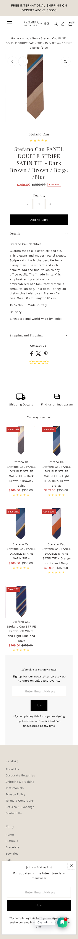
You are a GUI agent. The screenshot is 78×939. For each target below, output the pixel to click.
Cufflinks (11, 841)
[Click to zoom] (65, 61)
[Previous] (12, 61)
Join (39, 705)
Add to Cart (39, 219)
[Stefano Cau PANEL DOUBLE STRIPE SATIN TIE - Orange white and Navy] (57, 524)
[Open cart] (70, 24)
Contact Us (13, 813)
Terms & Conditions (19, 800)
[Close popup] (71, 866)
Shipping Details (21, 404)
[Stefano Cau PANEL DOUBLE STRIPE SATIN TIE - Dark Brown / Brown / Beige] (21, 442)
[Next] (23, 61)
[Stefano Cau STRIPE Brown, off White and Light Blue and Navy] (21, 602)
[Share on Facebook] (32, 354)
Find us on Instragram (57, 404)
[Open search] (56, 24)
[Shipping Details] (21, 399)
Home (15, 38)
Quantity (39, 195)
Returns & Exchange (19, 807)
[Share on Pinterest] (46, 354)
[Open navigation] (9, 23)
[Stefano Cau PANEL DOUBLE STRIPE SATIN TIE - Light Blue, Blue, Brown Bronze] (57, 442)
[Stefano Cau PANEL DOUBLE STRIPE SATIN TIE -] (21, 524)
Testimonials (14, 788)
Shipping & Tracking (19, 781)
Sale (8, 860)
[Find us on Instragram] (57, 399)
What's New (30, 38)
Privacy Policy (15, 794)
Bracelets (12, 847)
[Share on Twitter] (39, 354)
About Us (12, 769)
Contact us (38, 345)
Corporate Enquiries (20, 775)
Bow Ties (11, 853)
